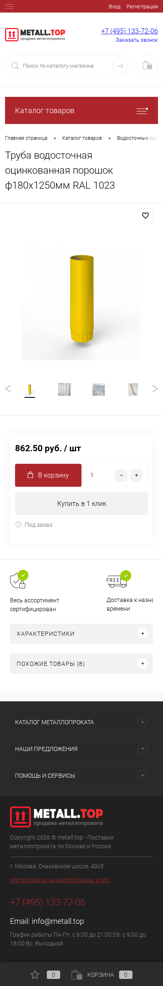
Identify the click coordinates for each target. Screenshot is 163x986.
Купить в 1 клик (81, 504)
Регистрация (142, 6)
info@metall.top (58, 921)
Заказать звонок (137, 40)
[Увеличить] (81, 300)
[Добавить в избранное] (145, 215)
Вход (114, 6)
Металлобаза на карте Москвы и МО (59, 880)
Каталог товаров (44, 110)
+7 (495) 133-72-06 (129, 31)
